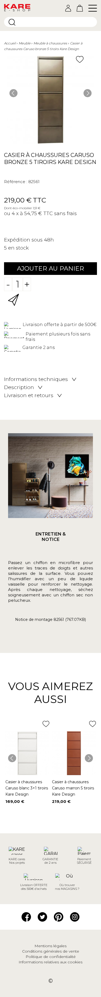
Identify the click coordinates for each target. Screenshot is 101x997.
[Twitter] (42, 916)
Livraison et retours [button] (28, 395)
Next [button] (87, 93)
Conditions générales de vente (50, 951)
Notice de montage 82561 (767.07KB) (50, 619)
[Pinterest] (58, 916)
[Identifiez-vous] (68, 8)
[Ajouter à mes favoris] (79, 59)
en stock (18, 248)
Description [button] (19, 387)
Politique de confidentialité (51, 956)
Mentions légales (50, 945)
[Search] (12, 22)
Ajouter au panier (50, 268)
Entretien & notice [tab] (51, 536)
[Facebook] (26, 916)
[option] (50, 100)
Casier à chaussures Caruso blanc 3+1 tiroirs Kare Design (26, 788)
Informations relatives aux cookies (50, 962)
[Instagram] (74, 916)
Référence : (15, 181)
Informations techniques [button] (36, 379)
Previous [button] (13, 93)
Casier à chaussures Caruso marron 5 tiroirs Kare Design (73, 788)
